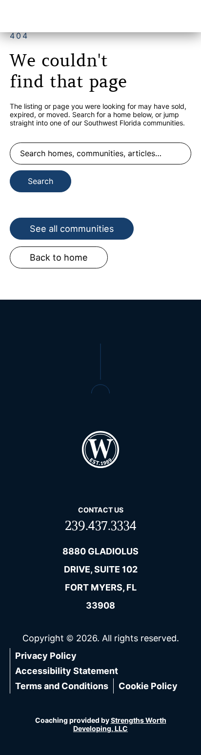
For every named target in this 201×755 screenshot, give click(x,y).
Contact (139, 16)
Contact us (100, 510)
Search (40, 181)
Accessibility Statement (66, 671)
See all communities (72, 229)
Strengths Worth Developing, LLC (119, 724)
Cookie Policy (148, 686)
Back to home (59, 257)
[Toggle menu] (179, 16)
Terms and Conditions (61, 686)
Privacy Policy (46, 656)
